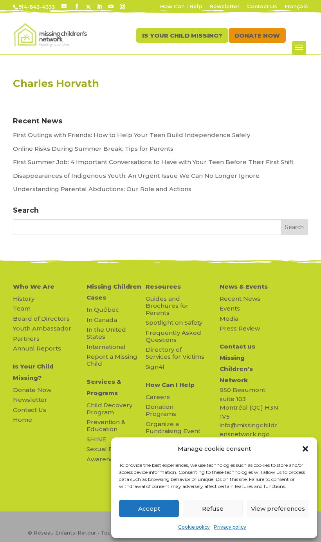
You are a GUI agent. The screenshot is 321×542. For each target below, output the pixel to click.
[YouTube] (111, 6)
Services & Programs (104, 387)
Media (229, 318)
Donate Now (32, 390)
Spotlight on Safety (174, 322)
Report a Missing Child (112, 360)
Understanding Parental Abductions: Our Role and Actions (102, 189)
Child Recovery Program (109, 408)
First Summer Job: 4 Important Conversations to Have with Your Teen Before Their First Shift (154, 162)
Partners (26, 338)
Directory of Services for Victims (175, 353)
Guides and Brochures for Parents (167, 305)
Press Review (240, 328)
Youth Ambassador (42, 328)
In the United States (106, 333)
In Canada (102, 319)
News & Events (244, 286)
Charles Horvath (56, 83)
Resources (163, 286)
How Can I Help (181, 6)
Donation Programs (161, 410)
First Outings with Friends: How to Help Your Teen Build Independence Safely (132, 135)
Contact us (237, 346)
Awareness (103, 459)
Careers (158, 397)
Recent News (240, 298)
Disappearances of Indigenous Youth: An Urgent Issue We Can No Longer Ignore (137, 175)
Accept (149, 508)
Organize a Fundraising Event (173, 427)
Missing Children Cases (114, 292)
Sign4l (155, 366)
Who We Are (33, 286)
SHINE (96, 439)
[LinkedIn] (99, 6)
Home (22, 419)
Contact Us (262, 6)
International (106, 346)
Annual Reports (37, 348)
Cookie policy (194, 527)
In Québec (103, 309)
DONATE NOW (257, 35)
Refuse (213, 508)
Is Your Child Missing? (33, 372)
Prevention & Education (106, 425)
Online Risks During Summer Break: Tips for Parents (93, 148)
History (23, 298)
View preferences (278, 508)
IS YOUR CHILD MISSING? (182, 35)
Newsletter (224, 6)
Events (230, 308)
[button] (305, 449)
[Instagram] (122, 6)
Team (22, 308)
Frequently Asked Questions (173, 336)
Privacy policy (230, 527)
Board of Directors (41, 318)
